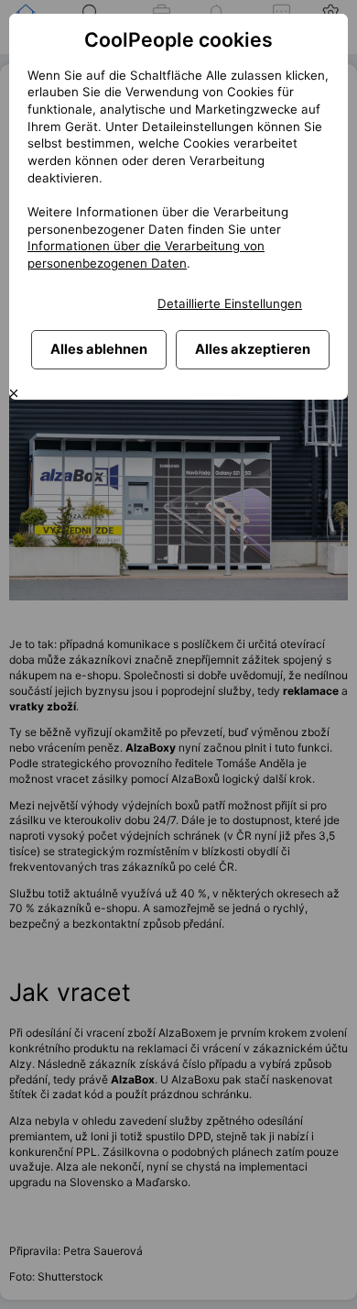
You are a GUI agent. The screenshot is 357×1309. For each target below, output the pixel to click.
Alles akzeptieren (252, 349)
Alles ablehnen (98, 349)
